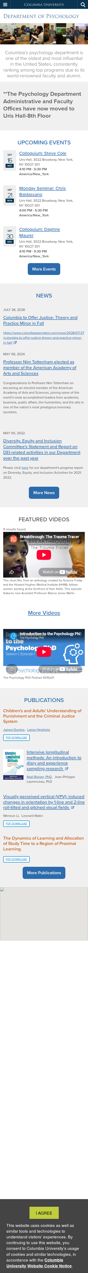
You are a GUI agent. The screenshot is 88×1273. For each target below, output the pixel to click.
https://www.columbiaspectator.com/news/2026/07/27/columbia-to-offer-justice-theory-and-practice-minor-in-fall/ (43, 337)
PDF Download (16, 738)
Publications (44, 700)
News (44, 295)
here (25, 467)
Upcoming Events (44, 142)
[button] (5, 4)
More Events (44, 269)
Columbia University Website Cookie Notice (39, 1263)
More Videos (44, 613)
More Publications (44, 873)
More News (44, 492)
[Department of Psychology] (44, 16)
